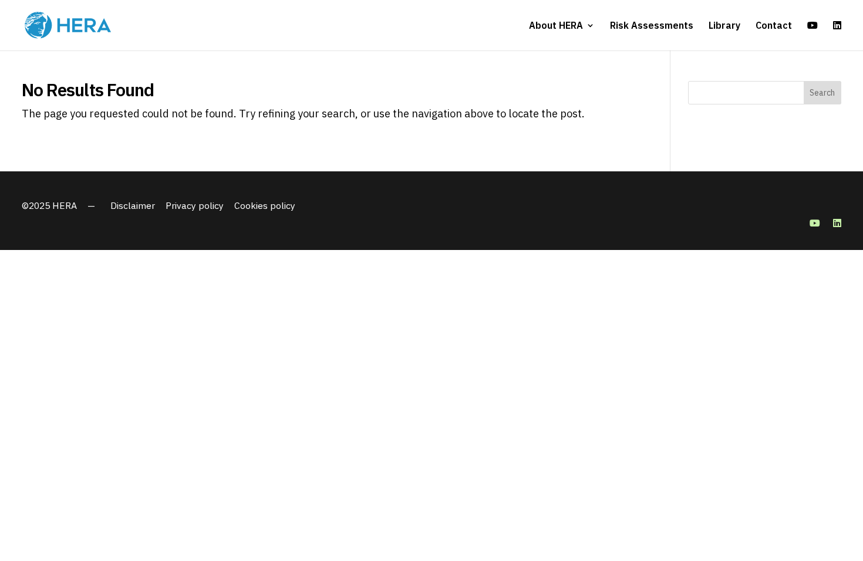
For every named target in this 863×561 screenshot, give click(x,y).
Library (724, 26)
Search (822, 92)
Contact (774, 26)
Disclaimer (132, 205)
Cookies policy (264, 205)
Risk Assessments (651, 26)
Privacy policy (195, 205)
